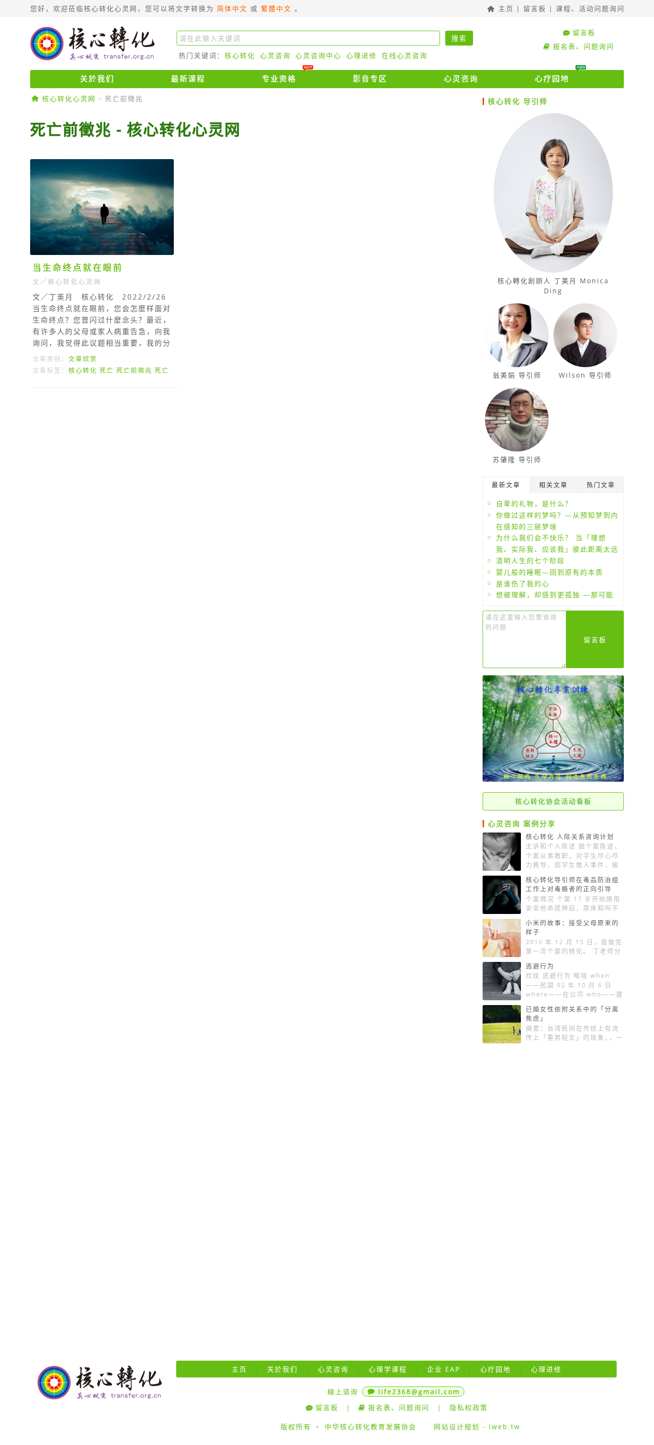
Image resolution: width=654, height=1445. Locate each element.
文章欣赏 (82, 358)
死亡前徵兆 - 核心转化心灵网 (135, 129)
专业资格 (279, 78)
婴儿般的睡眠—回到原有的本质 (549, 572)
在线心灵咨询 (405, 55)
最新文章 (506, 484)
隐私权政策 (469, 1407)
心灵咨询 (275, 55)
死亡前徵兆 (124, 98)
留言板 (534, 8)
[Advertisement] (252, 483)
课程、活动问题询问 (590, 8)
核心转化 (240, 55)
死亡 (107, 370)
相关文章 (553, 484)
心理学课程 (388, 1369)
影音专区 (370, 78)
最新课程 (188, 78)
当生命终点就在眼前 (78, 267)
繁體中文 (276, 8)
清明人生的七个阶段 (530, 560)
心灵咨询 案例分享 (522, 823)
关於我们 (97, 78)
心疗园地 (552, 78)
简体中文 (232, 8)
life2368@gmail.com (419, 1391)
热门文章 (600, 484)
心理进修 (361, 55)
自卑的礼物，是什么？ (534, 503)
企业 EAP (443, 1369)
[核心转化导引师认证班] (553, 779)
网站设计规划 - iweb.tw (477, 1426)
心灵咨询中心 (318, 55)
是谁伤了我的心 (523, 583)
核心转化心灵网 (92, 43)
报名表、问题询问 (583, 46)
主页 (505, 8)
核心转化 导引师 (518, 101)
